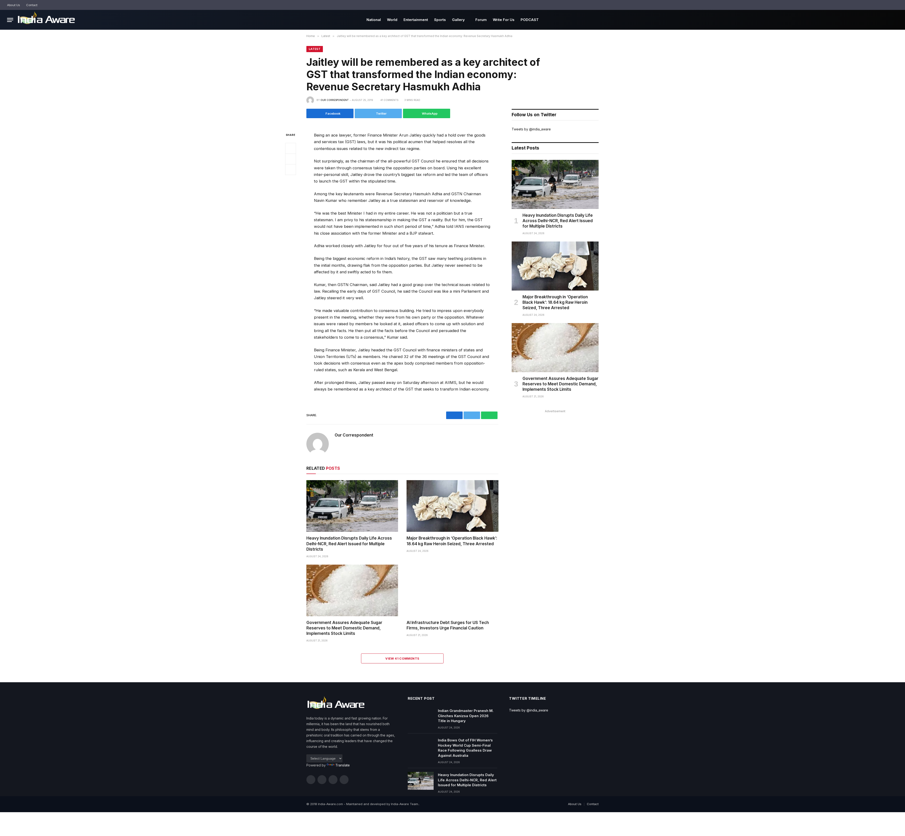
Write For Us (503, 19)
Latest (315, 49)
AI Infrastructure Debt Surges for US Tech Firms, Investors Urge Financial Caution (448, 625)
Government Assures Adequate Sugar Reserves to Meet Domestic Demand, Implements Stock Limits (344, 628)
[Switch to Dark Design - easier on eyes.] (889, 5)
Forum (481, 19)
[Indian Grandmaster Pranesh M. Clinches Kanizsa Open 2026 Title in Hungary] (421, 717)
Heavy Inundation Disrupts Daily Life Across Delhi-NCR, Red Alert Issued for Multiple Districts (349, 543)
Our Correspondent (335, 100)
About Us (13, 5)
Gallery (458, 19)
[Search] (896, 5)
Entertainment (415, 19)
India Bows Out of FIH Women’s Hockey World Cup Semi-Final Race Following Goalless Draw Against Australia (465, 747)
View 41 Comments (402, 658)
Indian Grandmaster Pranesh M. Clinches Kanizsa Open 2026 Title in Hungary (466, 715)
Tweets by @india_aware (531, 129)
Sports (440, 19)
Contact (31, 5)
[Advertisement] (555, 447)
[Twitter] (290, 159)
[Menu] (10, 20)
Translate (342, 765)
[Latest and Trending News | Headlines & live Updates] (46, 20)
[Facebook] (290, 148)
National (373, 19)
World (392, 19)
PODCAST (530, 19)
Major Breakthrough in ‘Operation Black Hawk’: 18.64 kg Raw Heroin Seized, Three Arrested (452, 541)
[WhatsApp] (290, 169)
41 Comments (389, 100)
